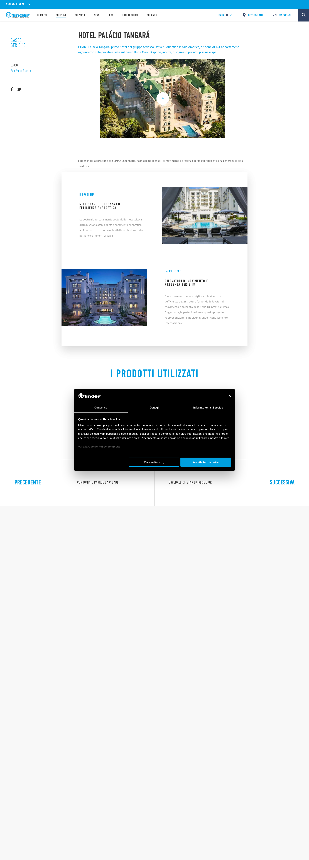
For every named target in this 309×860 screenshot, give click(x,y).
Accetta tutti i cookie (206, 462)
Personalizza (152, 462)
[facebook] (12, 89)
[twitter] (19, 89)
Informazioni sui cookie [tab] (208, 407)
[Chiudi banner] (230, 396)
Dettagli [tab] (155, 407)
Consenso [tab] (100, 407)
